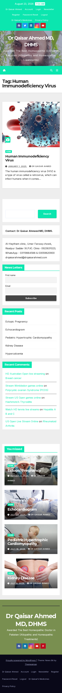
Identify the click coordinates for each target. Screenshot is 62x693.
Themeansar (31, 664)
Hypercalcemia (14, 353)
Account (29, 9)
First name (10, 275)
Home (8, 151)
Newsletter (49, 9)
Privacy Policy (41, 20)
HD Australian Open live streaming (25, 373)
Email (7, 286)
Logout (44, 14)
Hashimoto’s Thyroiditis (18, 401)
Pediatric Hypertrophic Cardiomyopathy (28, 337)
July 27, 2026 (18, 514)
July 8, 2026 (17, 583)
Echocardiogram (15, 329)
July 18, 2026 (18, 549)
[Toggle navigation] (57, 70)
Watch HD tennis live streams (22, 409)
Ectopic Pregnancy (16, 321)
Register (16, 14)
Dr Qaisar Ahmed (14, 9)
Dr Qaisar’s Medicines (22, 20)
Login (38, 9)
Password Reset (30, 14)
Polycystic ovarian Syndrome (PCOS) (26, 390)
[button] (51, 70)
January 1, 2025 (17, 166)
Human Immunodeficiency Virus (27, 158)
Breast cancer (13, 378)
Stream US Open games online (23, 397)
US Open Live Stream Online (21, 421)
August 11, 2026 (19, 476)
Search (47, 213)
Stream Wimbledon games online (24, 385)
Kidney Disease (14, 345)
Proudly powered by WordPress (21, 660)
